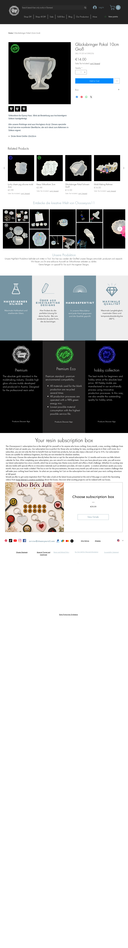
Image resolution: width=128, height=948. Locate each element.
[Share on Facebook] (76, 96)
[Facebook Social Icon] (24, 540)
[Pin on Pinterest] (81, 96)
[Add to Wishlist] (117, 81)
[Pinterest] (6, 540)
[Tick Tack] (10, 540)
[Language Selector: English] (120, 540)
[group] (64, 175)
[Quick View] (21, 168)
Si (81, 541)
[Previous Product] (4, 168)
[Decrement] (77, 72)
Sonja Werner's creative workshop (30, 480)
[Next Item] (119, 228)
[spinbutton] (81, 72)
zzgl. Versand (95, 63)
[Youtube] (15, 540)
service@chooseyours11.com (42, 541)
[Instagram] (19, 540)
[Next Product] (123, 168)
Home (10, 33)
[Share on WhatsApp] (86, 96)
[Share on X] (91, 96)
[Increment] (85, 72)
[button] (116, 7)
